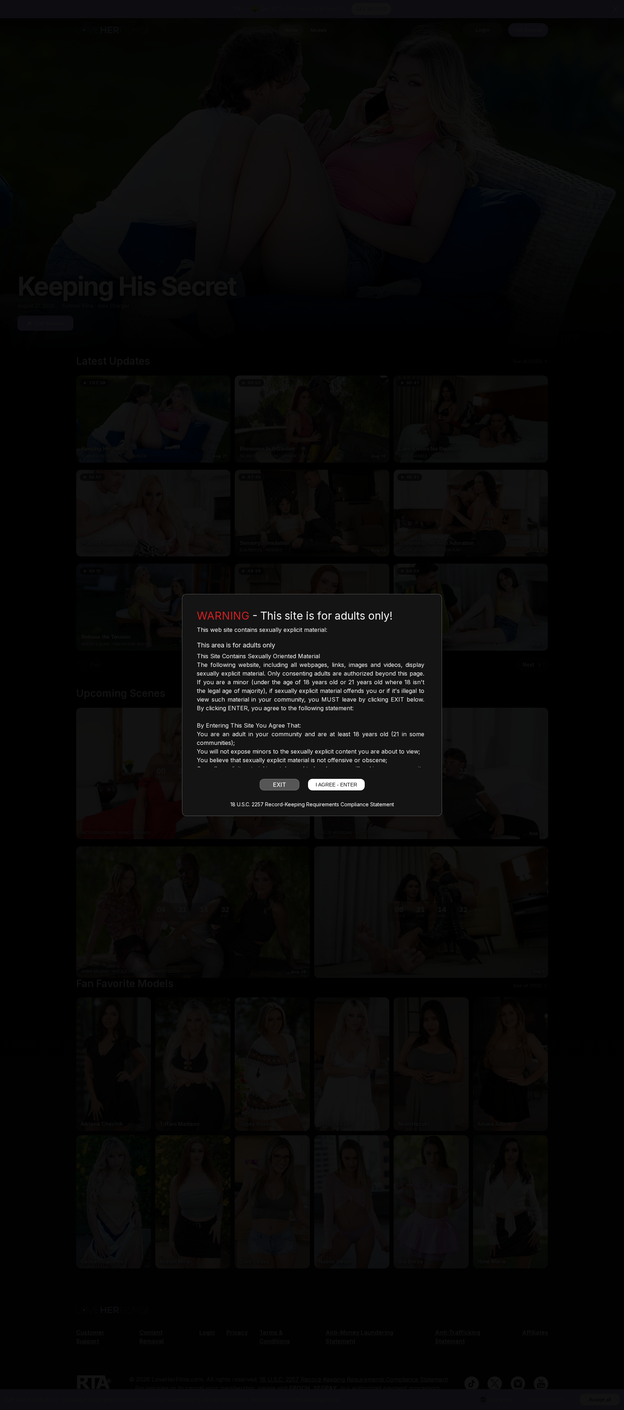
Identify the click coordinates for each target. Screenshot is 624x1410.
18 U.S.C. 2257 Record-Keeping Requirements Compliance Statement (312, 804)
